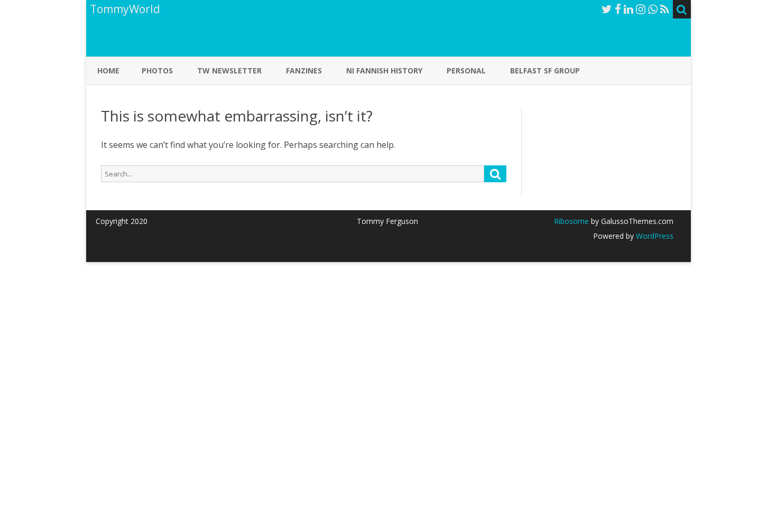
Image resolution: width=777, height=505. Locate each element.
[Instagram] (640, 9)
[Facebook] (618, 9)
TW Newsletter (229, 71)
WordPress (653, 236)
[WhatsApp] (653, 9)
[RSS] (664, 9)
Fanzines (304, 71)
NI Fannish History (384, 71)
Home (108, 71)
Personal (466, 71)
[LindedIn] (628, 9)
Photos (157, 71)
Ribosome (571, 221)
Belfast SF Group (545, 71)
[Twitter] (607, 9)
